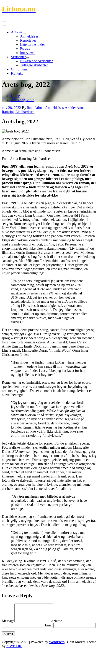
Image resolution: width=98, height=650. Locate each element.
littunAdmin (35, 108)
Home (15, 96)
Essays (25, 49)
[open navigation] (3, 21)
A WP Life (14, 646)
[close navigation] (3, 25)
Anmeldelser (29, 36)
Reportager (28, 40)
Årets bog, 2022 (22, 100)
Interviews (27, 53)
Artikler (16, 32)
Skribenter (18, 57)
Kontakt (17, 73)
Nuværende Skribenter (36, 61)
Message (8, 621)
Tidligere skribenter (34, 65)
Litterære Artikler (32, 44)
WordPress (56, 642)
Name (57, 621)
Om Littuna (19, 69)
